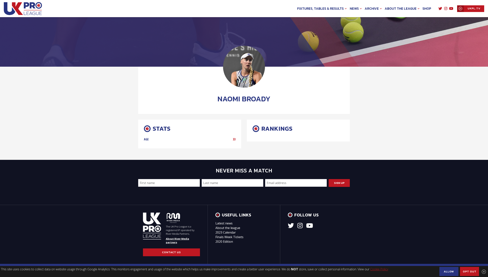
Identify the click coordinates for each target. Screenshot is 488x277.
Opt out (469, 271)
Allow (449, 271)
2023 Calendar (225, 232)
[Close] (484, 272)
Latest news (224, 223)
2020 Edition (224, 241)
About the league (227, 228)
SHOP (426, 8)
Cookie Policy (379, 269)
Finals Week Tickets (229, 237)
